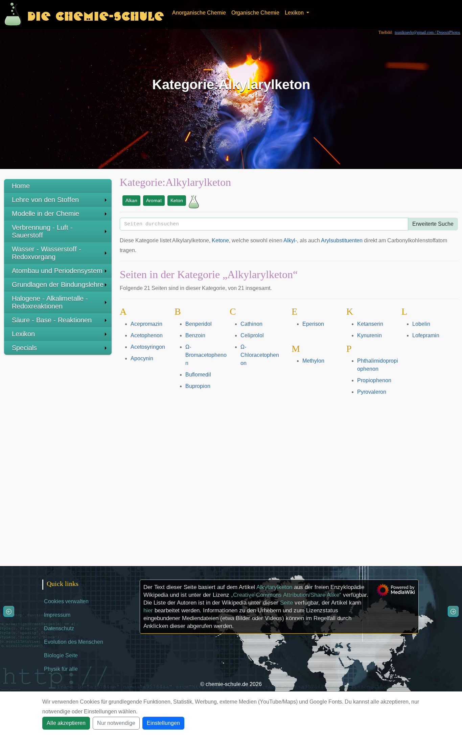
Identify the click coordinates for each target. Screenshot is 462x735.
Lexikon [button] (295, 13)
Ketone (220, 240)
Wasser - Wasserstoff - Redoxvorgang (46, 253)
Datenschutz (59, 628)
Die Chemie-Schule (95, 14)
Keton (176, 200)
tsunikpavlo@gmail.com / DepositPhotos (427, 32)
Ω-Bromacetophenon (206, 355)
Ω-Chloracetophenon (259, 355)
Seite (286, 602)
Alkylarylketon (274, 587)
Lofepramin (425, 335)
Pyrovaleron (371, 392)
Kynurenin (369, 335)
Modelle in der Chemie (45, 213)
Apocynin (142, 358)
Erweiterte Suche (433, 224)
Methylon (313, 361)
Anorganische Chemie (199, 13)
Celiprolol (252, 335)
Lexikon (23, 334)
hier (148, 610)
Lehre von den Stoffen (45, 199)
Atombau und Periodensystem (57, 270)
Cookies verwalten (66, 601)
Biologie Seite (61, 655)
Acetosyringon (148, 347)
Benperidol (198, 324)
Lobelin (421, 324)
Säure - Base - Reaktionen (52, 320)
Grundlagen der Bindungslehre (57, 284)
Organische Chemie (255, 13)
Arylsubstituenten (342, 240)
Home (21, 186)
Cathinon (251, 324)
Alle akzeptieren (66, 723)
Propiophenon (374, 380)
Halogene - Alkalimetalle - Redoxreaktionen (50, 302)
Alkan (131, 200)
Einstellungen (163, 723)
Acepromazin (146, 324)
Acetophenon (147, 335)
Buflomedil (198, 374)
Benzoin (195, 335)
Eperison (313, 324)
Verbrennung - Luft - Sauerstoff (42, 231)
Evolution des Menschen (73, 642)
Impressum (57, 615)
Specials (24, 347)
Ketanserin (370, 324)
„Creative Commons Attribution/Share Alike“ (286, 595)
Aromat (154, 200)
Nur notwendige (116, 723)
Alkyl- (290, 240)
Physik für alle (61, 669)
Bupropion (197, 386)
